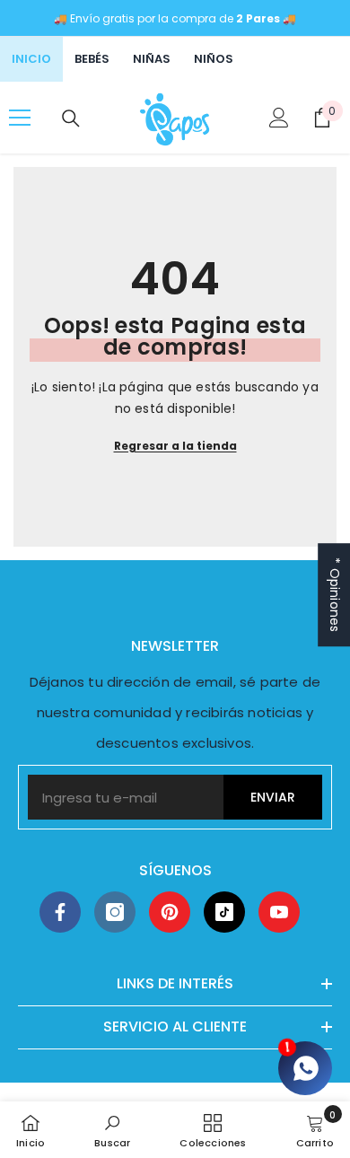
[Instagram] (115, 912)
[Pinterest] (169, 912)
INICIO (31, 58)
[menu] (20, 117)
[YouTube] (279, 912)
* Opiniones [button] (335, 594)
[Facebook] (60, 912)
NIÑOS (213, 58)
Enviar (272, 797)
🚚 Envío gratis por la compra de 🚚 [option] (175, 18)
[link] (112, 1129)
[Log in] (279, 117)
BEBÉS (91, 58)
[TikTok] (224, 912)
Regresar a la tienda (175, 445)
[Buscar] (71, 118)
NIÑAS (152, 58)
